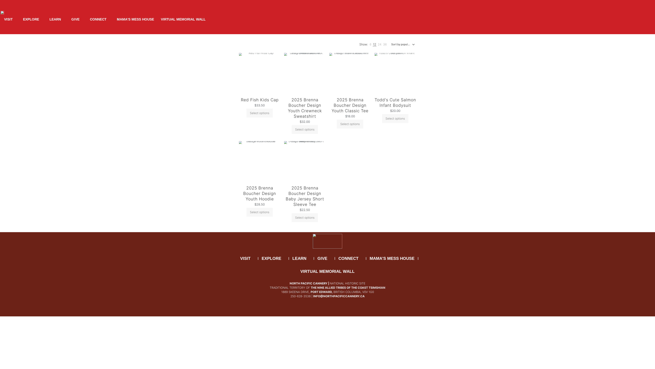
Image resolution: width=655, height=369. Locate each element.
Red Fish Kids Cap (260, 99)
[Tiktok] (332, 310)
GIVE (75, 19)
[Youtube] (323, 310)
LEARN (55, 19)
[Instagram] (341, 310)
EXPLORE (31, 19)
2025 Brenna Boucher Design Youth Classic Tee (350, 105)
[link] (370, 44)
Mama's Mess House (135, 19)
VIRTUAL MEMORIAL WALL (183, 19)
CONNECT (98, 19)
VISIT (8, 19)
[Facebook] (313, 310)
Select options (259, 113)
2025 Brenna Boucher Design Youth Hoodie (259, 193)
